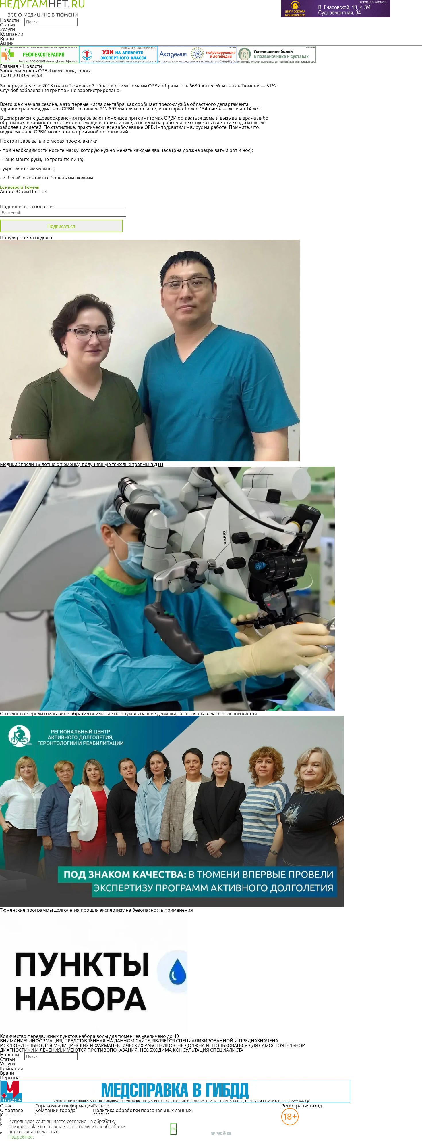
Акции (7, 43)
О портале (11, 1110)
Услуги (7, 29)
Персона (10, 1077)
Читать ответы (382, 78)
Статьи (7, 25)
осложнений (114, 132)
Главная (9, 66)
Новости (9, 20)
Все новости (19, 199)
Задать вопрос (338, 78)
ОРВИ (154, 86)
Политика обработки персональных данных (142, 1110)
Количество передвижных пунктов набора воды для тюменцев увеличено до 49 (89, 1036)
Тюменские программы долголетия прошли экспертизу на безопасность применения (96, 910)
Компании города (55, 1110)
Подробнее (20, 1137)
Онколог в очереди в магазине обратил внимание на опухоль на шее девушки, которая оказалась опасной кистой (128, 713)
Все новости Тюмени (19, 187)
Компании (11, 34)
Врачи (7, 38)
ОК (173, 1129)
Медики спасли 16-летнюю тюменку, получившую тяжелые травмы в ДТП (81, 464)
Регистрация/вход (301, 1105)
